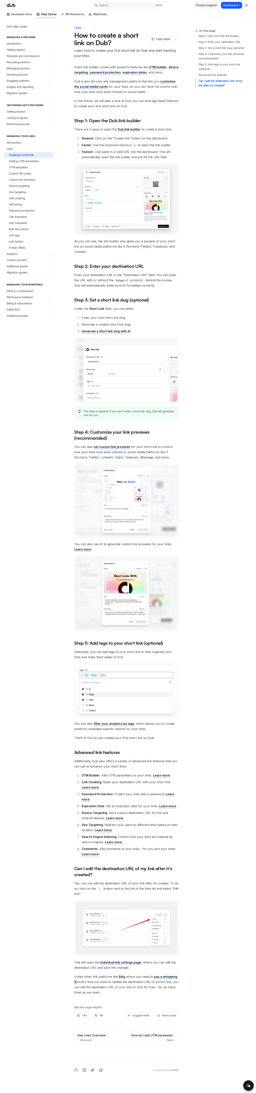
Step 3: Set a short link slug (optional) (221, 47)
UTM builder (158, 67)
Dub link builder (129, 129)
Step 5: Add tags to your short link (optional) (219, 66)
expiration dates (135, 72)
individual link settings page (120, 962)
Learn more (82, 549)
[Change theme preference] (246, 5)
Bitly (122, 976)
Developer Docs (21, 14)
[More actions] (175, 39)
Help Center (49, 14)
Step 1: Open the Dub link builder (218, 35)
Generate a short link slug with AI (106, 331)
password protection (105, 72)
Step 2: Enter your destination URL (219, 41)
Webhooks (100, 14)
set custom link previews (112, 447)
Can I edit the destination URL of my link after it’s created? (220, 83)
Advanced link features (212, 74)
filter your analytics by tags (114, 723)
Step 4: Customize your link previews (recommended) (221, 56)
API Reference (75, 14)
